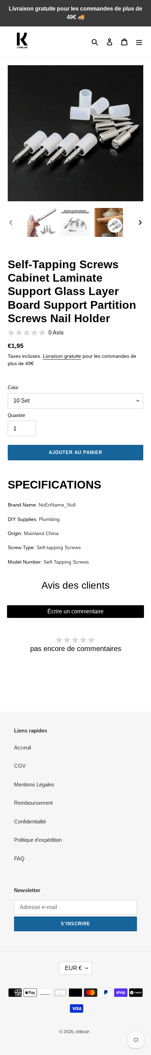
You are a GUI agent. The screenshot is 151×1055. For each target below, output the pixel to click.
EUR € (73, 968)
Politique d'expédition (38, 840)
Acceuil (22, 747)
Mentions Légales (34, 784)
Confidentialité (30, 821)
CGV (20, 766)
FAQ (19, 858)
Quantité (16, 415)
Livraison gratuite (62, 356)
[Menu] (139, 41)
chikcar (82, 1031)
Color (13, 387)
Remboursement (33, 803)
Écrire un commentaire (75, 611)
